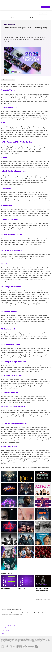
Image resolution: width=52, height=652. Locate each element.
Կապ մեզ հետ (5, 627)
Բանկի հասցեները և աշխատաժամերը (12, 625)
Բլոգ (5, 17)
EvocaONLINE (45, 7)
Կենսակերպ (11, 17)
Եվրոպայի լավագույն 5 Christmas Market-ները (42, 589)
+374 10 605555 (5, 630)
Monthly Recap (5, 588)
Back (43, 13)
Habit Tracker (21, 588)
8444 (3, 633)
